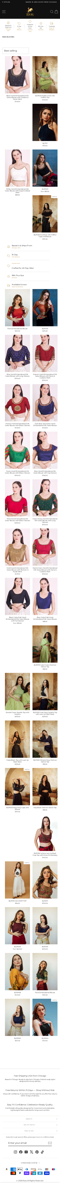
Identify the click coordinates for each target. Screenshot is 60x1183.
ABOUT (29, 1119)
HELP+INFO (29, 1125)
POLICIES (29, 1131)
